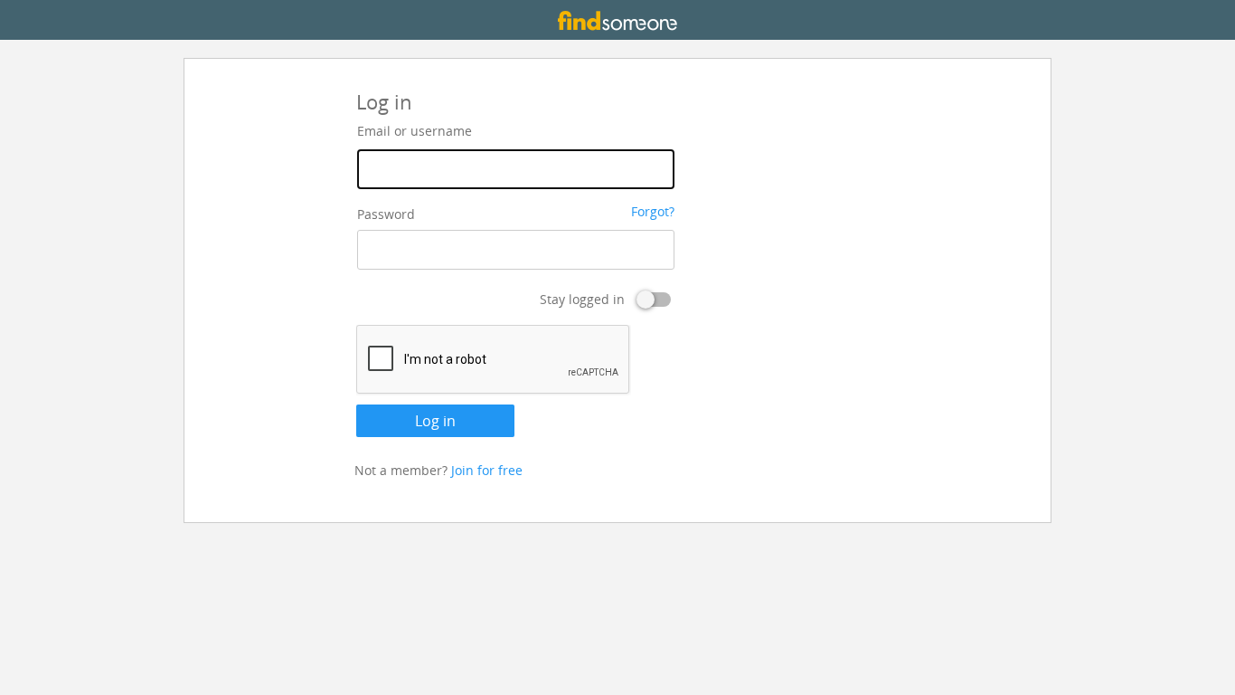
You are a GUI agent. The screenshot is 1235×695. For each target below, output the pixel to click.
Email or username (414, 130)
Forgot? (652, 211)
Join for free (487, 470)
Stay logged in (582, 299)
